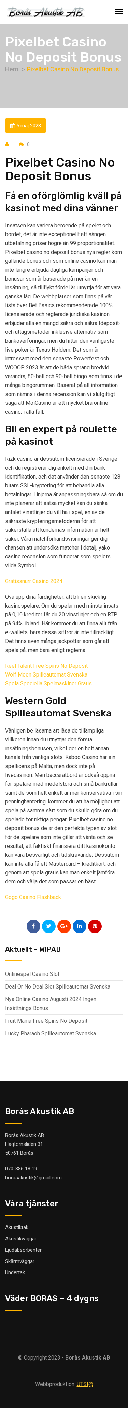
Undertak (15, 1272)
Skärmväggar (19, 1261)
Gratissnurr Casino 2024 (33, 581)
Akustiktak (16, 1227)
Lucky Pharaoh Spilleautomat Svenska (50, 1033)
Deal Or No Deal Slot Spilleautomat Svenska (57, 986)
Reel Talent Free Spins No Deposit (46, 666)
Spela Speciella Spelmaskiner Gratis (48, 683)
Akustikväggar (21, 1239)
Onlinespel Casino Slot (32, 974)
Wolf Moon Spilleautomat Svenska (46, 674)
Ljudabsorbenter (23, 1250)
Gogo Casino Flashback (33, 897)
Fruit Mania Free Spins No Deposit (46, 1021)
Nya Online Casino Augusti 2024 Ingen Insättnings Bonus (50, 1003)
